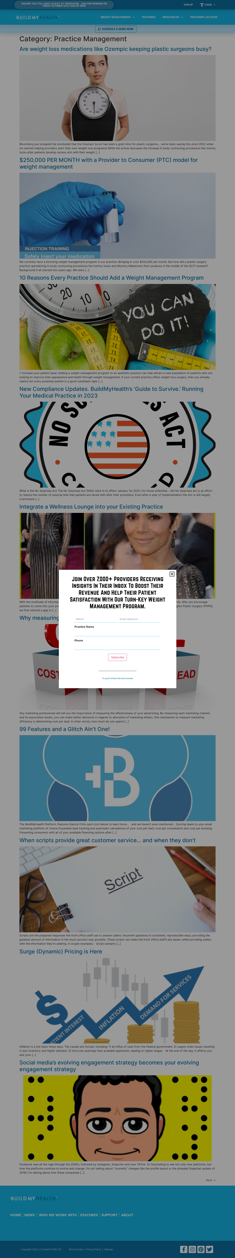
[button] (172, 574)
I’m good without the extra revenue (117, 678)
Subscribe (117, 657)
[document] (117, 629)
